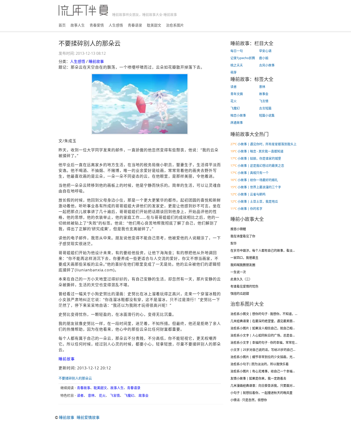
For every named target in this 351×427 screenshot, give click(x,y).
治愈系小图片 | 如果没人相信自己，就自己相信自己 (266, 328)
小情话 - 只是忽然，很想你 (248, 400)
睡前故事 (96, 61)
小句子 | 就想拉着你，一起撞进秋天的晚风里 (261, 392)
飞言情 (115, 395)
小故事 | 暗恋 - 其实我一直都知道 (260, 151)
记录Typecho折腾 (242, 58)
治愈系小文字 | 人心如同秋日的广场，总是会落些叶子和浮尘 (272, 335)
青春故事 (83, 387)
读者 (80, 395)
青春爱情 (97, 25)
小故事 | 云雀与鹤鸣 (252, 194)
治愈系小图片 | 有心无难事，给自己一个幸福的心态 (266, 371)
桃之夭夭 (236, 65)
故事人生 (77, 25)
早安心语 (265, 51)
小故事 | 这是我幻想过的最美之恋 (261, 165)
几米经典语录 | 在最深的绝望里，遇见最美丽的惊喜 (266, 321)
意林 (91, 395)
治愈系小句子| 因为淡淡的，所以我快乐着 (259, 364)
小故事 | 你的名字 (250, 208)
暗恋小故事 (238, 115)
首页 (62, 25)
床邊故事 (236, 122)
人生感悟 (116, 25)
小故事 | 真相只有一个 (253, 172)
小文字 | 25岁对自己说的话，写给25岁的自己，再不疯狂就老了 (274, 349)
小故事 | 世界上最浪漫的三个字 (259, 187)
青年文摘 (236, 94)
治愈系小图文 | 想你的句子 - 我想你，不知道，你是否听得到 (272, 314)
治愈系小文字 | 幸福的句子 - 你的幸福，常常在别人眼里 (268, 342)
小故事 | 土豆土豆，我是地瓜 (258, 201)
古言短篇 (265, 108)
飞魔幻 (129, 395)
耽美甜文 (154, 25)
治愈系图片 (175, 25)
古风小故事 (267, 65)
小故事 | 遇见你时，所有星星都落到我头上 (267, 144)
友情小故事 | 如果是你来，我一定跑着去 (258, 378)
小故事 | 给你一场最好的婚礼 (258, 180)
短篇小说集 (267, 115)
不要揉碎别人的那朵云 (75, 378)
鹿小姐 (263, 58)
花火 (102, 395)
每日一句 (236, 51)
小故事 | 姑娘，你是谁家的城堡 (259, 158)
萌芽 (233, 72)
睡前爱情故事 (88, 417)
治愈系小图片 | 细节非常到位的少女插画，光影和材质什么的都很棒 (277, 357)
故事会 (143, 395)
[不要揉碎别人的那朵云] (139, 104)
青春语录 (135, 25)
